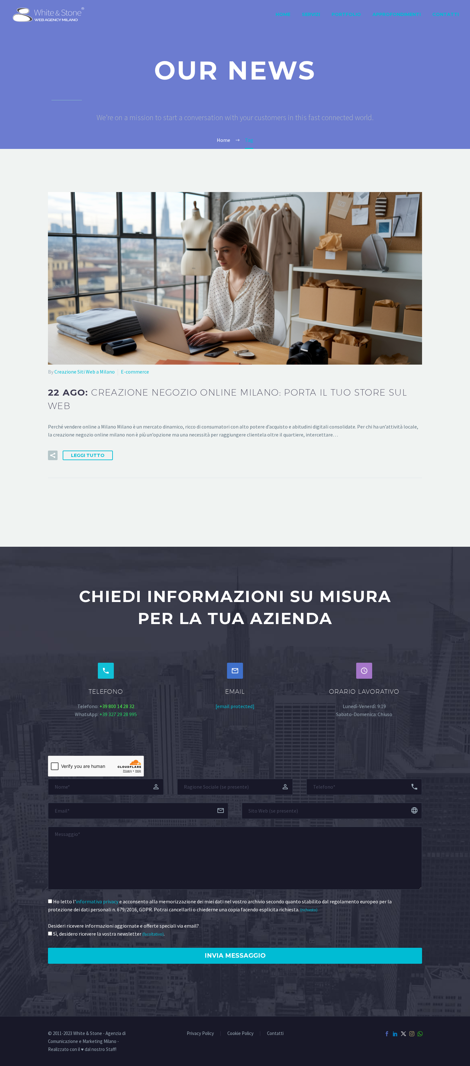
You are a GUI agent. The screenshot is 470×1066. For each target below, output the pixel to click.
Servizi (311, 14)
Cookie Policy (240, 1033)
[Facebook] (386, 1033)
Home (283, 14)
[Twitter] (403, 1033)
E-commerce (135, 371)
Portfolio (346, 14)
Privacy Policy (200, 1033)
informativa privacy (97, 901)
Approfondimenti (396, 14)
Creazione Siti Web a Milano (84, 371)
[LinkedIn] (395, 1033)
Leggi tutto (88, 455)
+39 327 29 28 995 (118, 714)
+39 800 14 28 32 (116, 706)
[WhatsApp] (420, 1033)
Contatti (445, 14)
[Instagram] (411, 1033)
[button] (53, 455)
